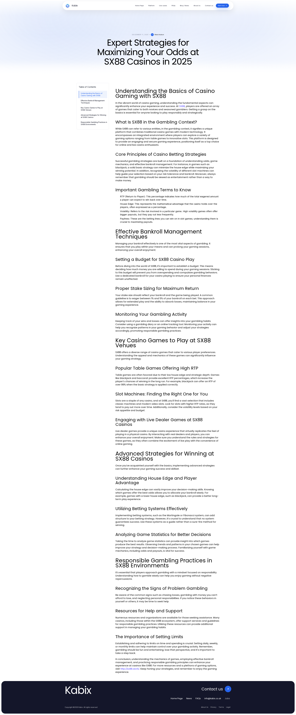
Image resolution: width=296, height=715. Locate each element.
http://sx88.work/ (129, 668)
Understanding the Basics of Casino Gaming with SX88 (91, 94)
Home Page (177, 698)
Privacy (213, 707)
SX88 (182, 106)
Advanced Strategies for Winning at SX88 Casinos (93, 116)
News (189, 698)
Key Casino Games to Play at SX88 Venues (92, 109)
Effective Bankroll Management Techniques (93, 102)
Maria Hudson (159, 34)
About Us (204, 707)
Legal (228, 707)
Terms (221, 707)
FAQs (198, 698)
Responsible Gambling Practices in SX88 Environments (94, 123)
